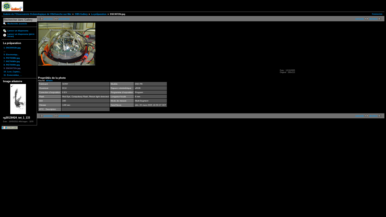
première (48, 19)
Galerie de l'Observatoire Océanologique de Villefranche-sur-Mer (37, 14)
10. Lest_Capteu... (12, 72)
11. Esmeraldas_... (13, 75)
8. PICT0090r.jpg (12, 65)
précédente (64, 19)
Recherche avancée (17, 24)
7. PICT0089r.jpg (12, 61)
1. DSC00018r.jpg (12, 48)
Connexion (377, 14)
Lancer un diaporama (17, 31)
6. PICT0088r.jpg (12, 58)
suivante (359, 19)
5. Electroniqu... (11, 54)
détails (49, 80)
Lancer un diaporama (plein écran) (20, 35)
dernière (373, 19)
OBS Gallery (81, 14)
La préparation (99, 14)
